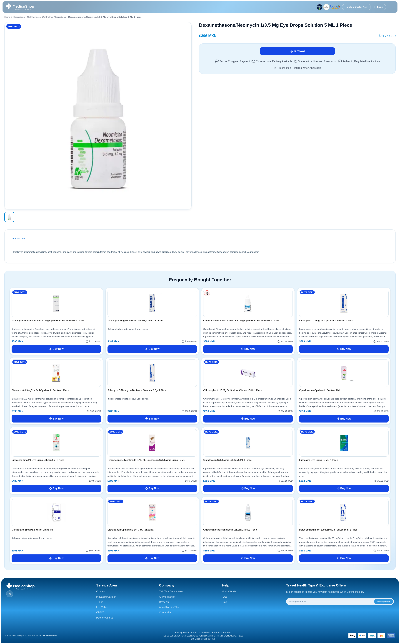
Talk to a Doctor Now (356, 7)
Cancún (100, 591)
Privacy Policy (182, 632)
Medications (19, 17)
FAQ (224, 597)
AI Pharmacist (167, 597)
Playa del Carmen (106, 597)
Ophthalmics (33, 17)
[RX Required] (207, 293)
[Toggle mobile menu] (391, 7)
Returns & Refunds (221, 632)
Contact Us (165, 612)
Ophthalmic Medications (54, 17)
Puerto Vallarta (104, 617)
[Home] (20, 7)
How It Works (229, 591)
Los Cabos (102, 607)
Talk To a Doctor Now (171, 591)
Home (7, 17)
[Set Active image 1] (9, 217)
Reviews (164, 602)
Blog (224, 602)
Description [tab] (18, 238)
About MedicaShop (169, 607)
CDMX (100, 612)
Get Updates (383, 601)
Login (380, 7)
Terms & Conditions (200, 632)
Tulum (99, 602)
